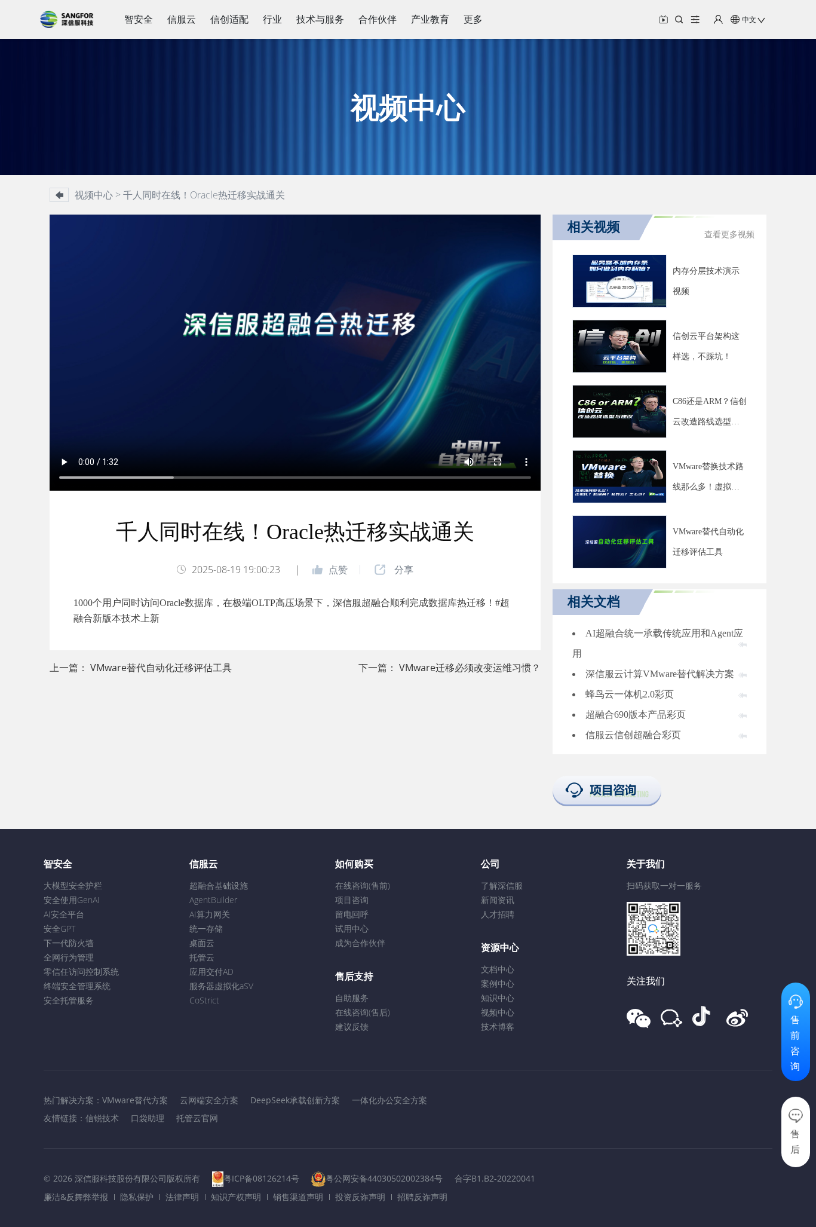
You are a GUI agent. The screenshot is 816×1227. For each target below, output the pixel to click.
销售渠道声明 (298, 1196)
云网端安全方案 (209, 1100)
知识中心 (497, 997)
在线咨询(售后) (362, 1012)
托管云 (201, 957)
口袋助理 (147, 1118)
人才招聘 (497, 914)
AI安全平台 (64, 914)
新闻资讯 (497, 899)
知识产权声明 (236, 1196)
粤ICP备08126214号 (261, 1178)
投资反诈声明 (360, 1196)
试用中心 (352, 928)
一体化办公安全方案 (389, 1100)
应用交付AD (211, 971)
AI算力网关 (209, 914)
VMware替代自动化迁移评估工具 (161, 667)
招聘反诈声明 (422, 1196)
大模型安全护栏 (73, 885)
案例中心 (497, 983)
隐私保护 (137, 1196)
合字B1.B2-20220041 (495, 1178)
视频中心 (497, 1012)
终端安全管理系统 (77, 986)
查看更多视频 (729, 234)
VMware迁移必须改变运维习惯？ (470, 667)
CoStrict (204, 1000)
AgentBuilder (213, 899)
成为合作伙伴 (360, 942)
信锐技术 (102, 1118)
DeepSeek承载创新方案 (295, 1100)
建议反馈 (352, 1026)
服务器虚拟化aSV (221, 986)
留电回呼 (352, 914)
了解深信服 (502, 885)
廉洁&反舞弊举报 (76, 1196)
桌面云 (201, 942)
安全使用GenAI (72, 899)
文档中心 (497, 969)
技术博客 (497, 1026)
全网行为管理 (69, 957)
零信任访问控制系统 (81, 971)
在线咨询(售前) (362, 885)
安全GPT (59, 928)
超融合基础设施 (218, 885)
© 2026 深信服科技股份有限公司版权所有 (122, 1178)
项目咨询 (352, 899)
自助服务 (352, 997)
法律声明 (182, 1196)
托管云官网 (197, 1118)
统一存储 (206, 928)
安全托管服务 (69, 1000)
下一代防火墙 (69, 942)
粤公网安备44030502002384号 (384, 1178)
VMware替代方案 (135, 1100)
